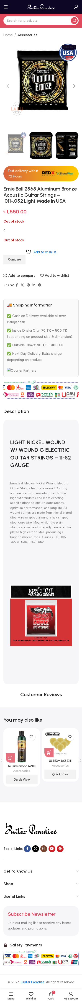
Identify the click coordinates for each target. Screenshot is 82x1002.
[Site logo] (41, 7)
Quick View (21, 779)
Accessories (27, 35)
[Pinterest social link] (28, 285)
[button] (8, 86)
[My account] (76, 6)
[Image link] (30, 829)
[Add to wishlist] (31, 737)
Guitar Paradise (32, 982)
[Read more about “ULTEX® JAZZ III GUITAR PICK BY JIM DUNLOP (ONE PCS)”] (49, 752)
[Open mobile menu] (5, 6)
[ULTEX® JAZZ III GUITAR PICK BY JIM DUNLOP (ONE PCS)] (60, 744)
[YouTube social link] (52, 848)
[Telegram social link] (40, 285)
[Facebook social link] (16, 285)
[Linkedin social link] (34, 285)
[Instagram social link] (43, 848)
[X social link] (22, 285)
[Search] (74, 20)
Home (8, 35)
